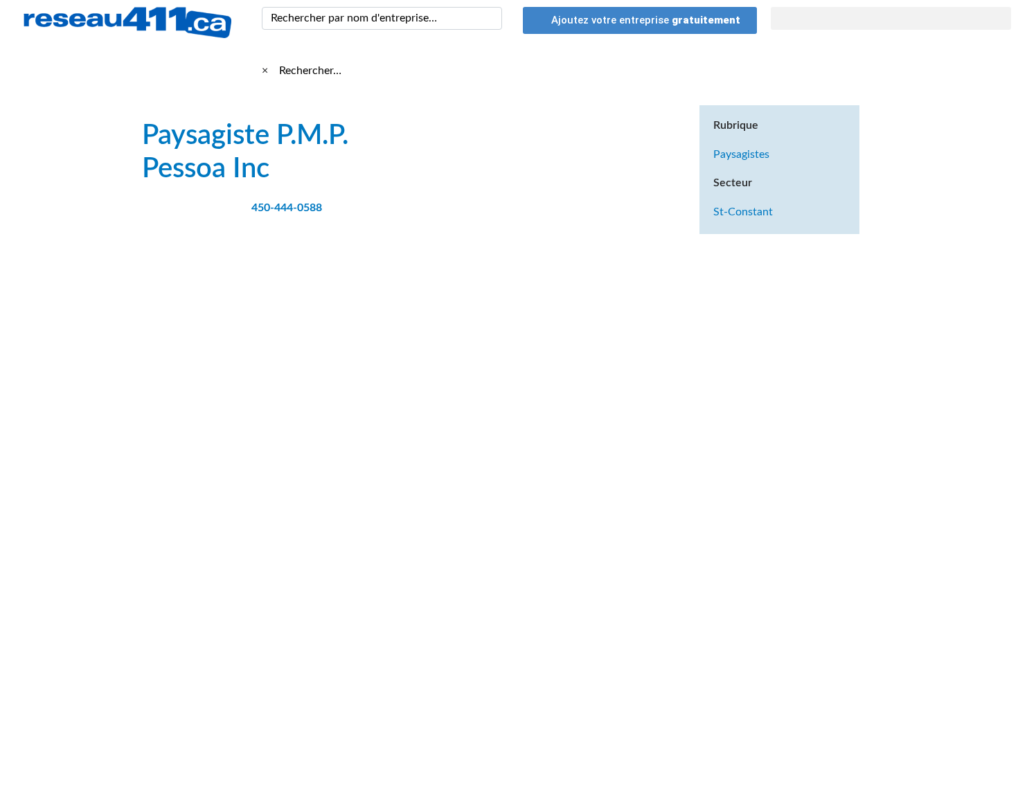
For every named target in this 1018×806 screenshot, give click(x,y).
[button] (891, 18)
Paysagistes (741, 154)
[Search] (488, 18)
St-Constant (743, 211)
